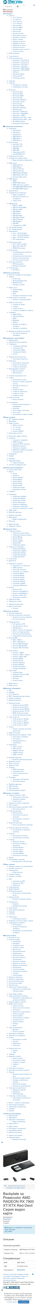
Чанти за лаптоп (18, 51)
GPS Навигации (18, 1094)
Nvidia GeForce (18, 165)
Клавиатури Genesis (19, 555)
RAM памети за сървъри (21, 185)
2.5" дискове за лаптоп (20, 626)
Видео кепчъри (14, 524)
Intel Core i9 (17, 134)
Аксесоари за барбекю (16, 1033)
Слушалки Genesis (19, 581)
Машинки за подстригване (21, 1012)
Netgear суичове (18, 750)
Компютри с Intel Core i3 (21, 60)
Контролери (13, 559)
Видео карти (13, 163)
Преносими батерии (19, 1084)
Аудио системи (14, 423)
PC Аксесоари (13, 268)
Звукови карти (13, 191)
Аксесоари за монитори (20, 123)
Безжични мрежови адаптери (22, 759)
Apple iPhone (17, 314)
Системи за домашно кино (17, 376)
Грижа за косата (18, 1006)
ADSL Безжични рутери (20, 713)
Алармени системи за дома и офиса (21, 921)
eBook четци (13, 288)
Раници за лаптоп (19, 47)
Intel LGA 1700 (17, 144)
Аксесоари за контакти (16, 1068)
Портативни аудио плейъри (18, 436)
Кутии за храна (18, 1058)
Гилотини (12, 914)
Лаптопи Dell (17, 29)
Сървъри (12, 767)
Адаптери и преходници (17, 1119)
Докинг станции (18, 39)
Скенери (11, 840)
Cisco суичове (17, 747)
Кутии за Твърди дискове (21, 632)
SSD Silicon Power (19, 217)
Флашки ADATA (18, 658)
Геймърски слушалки (20, 448)
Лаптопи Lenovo (18, 33)
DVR (10, 690)
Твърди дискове (14, 622)
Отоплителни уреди (15, 983)
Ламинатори (13, 917)
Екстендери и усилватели (17, 1128)
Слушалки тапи (18, 452)
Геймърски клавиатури (20, 506)
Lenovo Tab (16, 279)
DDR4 (15, 181)
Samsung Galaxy (18, 316)
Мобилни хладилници (16, 979)
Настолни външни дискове (21, 634)
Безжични (16, 475)
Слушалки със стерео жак (21, 566)
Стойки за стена (18, 393)
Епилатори (16, 1010)
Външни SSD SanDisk (20, 646)
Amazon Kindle (17, 290)
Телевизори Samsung (20, 346)
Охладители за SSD (19, 225)
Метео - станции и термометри (19, 1103)
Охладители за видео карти (18, 158)
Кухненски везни (18, 955)
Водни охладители (19, 195)
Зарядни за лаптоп (19, 41)
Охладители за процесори (17, 193)
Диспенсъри (17, 949)
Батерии (11, 1072)
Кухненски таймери (19, 961)
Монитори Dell (17, 98)
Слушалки (12, 438)
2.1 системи (17, 427)
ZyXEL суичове (18, 754)
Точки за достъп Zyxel (20, 725)
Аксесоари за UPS (19, 881)
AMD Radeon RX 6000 (20, 173)
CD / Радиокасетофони (16, 419)
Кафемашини (17, 953)
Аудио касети (13, 683)
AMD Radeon (17, 167)
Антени (15, 354)
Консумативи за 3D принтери (22, 861)
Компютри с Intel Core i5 (21, 62)
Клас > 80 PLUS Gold (20, 233)
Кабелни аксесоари (15, 1132)
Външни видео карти (20, 177)
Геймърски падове (19, 545)
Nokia (14, 318)
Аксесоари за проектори (21, 363)
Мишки (11, 472)
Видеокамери (13, 340)
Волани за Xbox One (19, 595)
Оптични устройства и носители (19, 615)
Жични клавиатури (19, 502)
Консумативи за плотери (21, 838)
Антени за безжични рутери (22, 715)
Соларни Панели (14, 874)
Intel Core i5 (17, 130)
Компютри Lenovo (19, 78)
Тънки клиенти (13, 56)
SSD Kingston (17, 221)
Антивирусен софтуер (20, 85)
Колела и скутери (18, 1031)
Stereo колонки (18, 425)
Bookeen (15, 291)
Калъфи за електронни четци (22, 295)
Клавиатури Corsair (19, 500)
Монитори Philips (18, 106)
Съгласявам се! (23, 1302)
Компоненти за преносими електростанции (22, 990)
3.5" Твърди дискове (15, 227)
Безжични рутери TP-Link (21, 711)
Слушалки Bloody (18, 575)
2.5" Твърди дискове (15, 229)
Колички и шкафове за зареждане (20, 275)
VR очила (12, 521)
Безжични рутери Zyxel (20, 707)
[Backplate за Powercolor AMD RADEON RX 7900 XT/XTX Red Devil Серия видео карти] (19, 1160)
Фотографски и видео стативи (23, 414)
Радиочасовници (18, 463)
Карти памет (13, 670)
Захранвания (13, 231)
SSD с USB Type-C (19, 642)
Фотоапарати (13, 402)
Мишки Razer (17, 481)
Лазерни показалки (15, 515)
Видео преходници (19, 1121)
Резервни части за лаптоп (21, 49)
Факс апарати (13, 805)
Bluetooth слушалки (19, 446)
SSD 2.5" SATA (17, 205)
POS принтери (17, 813)
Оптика (11, 1037)
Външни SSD (13, 638)
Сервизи (20, 1274)
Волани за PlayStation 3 (20, 591)
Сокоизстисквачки (19, 969)
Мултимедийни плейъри (17, 369)
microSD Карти (17, 676)
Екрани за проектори (20, 365)
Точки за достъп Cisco (20, 721)
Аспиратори (17, 941)
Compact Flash (17, 672)
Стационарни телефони (17, 923)
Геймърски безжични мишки (22, 535)
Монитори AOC (18, 94)
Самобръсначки (18, 1020)
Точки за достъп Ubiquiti (21, 719)
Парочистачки (13, 985)
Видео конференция (19, 519)
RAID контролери (18, 769)
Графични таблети (15, 526)
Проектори (12, 361)
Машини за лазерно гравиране (19, 803)
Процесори (12, 128)
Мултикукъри (17, 967)
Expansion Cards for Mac (21, 674)
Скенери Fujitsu (18, 851)
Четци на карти (18, 680)
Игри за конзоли (18, 399)
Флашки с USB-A (18, 653)
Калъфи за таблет (19, 285)
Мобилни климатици (15, 977)
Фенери (15, 1023)
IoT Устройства (14, 694)
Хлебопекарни (17, 975)
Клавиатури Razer (19, 557)
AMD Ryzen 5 (17, 136)
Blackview (16, 320)
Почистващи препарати (16, 1105)
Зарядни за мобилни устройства (19, 331)
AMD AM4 (16, 148)
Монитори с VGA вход (20, 111)
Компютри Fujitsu (18, 74)
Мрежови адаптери (15, 757)
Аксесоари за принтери (20, 797)
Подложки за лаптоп (19, 45)
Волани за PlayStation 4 (20, 593)
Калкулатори (13, 908)
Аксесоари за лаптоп (20, 35)
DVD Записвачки (18, 264)
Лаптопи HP (17, 31)
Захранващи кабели (15, 1130)
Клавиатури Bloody (19, 498)
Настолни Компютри (15, 58)
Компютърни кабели (15, 1135)
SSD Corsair (17, 213)
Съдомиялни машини (20, 971)
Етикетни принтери (15, 811)
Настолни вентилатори (16, 981)
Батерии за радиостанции (21, 1078)
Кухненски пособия (19, 1060)
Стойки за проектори (20, 367)
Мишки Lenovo (17, 485)
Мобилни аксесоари (15, 302)
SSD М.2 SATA (17, 209)
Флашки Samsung (19, 662)
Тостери (15, 973)
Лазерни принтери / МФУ (17, 795)
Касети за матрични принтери (23, 825)
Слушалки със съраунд (20, 571)
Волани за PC (17, 589)
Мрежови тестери (14, 761)
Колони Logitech (18, 431)
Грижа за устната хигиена (21, 1008)
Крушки (15, 1050)
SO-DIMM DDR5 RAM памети (22, 187)
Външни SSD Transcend (21, 648)
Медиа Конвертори (15, 700)
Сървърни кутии (18, 771)
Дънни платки (13, 142)
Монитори (12, 90)
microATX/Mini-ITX (19, 154)
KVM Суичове (13, 1115)
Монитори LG (17, 104)
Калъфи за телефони (20, 328)
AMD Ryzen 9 (17, 140)
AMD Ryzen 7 (17, 138)
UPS (10, 879)
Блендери (16, 943)
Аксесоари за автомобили (17, 1088)
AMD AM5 (16, 150)
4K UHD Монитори (19, 121)
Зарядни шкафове (15, 698)
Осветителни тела (15, 1048)
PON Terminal (13, 786)
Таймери (12, 1054)
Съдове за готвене (19, 1062)
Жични (15, 474)
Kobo (14, 293)
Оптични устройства (15, 262)
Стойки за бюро (18, 389)
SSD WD (15, 223)
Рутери (11, 727)
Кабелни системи (14, 733)
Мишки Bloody (17, 479)
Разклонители (13, 870)
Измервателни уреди (20, 906)
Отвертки (16, 904)
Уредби (11, 456)
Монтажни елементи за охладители (20, 198)
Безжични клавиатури (20, 504)
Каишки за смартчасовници (22, 299)
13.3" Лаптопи (17, 17)
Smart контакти (18, 872)
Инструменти (13, 902)
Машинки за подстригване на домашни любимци (22, 999)
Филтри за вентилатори (20, 260)
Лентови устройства (15, 613)
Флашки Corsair (18, 660)
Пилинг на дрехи (18, 1014)
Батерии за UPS (18, 883)
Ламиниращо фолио (19, 919)
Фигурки (15, 608)
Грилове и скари (18, 947)
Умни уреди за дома (15, 994)
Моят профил (11, 1278)
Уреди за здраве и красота (17, 1002)
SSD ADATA (16, 211)
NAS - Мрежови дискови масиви (19, 696)
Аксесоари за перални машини (19, 1070)
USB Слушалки (18, 442)
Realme (15, 322)
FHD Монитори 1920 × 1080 (22, 117)
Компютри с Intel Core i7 (21, 64)
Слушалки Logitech (19, 583)
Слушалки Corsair (19, 577)
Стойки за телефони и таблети (23, 310)
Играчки (11, 1111)
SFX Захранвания (19, 239)
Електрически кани (19, 951)
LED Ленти (16, 270)
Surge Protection (14, 889)
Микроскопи (17, 1043)
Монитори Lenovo (19, 102)
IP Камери (12, 777)
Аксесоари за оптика (19, 1039)
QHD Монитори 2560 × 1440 (22, 119)
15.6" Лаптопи (17, 21)
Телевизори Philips (19, 350)
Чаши (14, 1066)
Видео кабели (13, 1126)
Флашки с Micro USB (19, 657)
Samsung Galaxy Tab (20, 281)
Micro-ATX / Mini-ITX (19, 246)
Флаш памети (13, 651)
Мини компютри (14, 53)
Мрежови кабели (14, 1137)
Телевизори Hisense (19, 352)
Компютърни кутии (15, 242)
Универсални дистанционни (18, 342)
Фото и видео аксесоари (21, 410)
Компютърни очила (15, 470)
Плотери (11, 834)
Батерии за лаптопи (19, 37)
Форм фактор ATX (19, 152)
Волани (11, 587)
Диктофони (12, 421)
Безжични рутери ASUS (20, 705)
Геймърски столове (15, 601)
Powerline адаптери (15, 784)
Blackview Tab (17, 283)
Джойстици (12, 561)
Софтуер (12, 83)
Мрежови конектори (19, 1139)
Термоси (16, 1064)
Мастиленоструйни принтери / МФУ (20, 807)
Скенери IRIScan (18, 853)
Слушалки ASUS (18, 573)
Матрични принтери (15, 823)
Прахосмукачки (18, 1016)
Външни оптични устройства (22, 617)
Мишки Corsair (17, 483)
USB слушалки (17, 567)
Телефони (12, 312)
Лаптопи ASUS (17, 27)
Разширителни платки (16, 156)
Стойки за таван (18, 395)
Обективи (16, 408)
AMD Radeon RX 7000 (20, 175)
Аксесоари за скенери (20, 855)
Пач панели (17, 739)
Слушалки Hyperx (18, 579)
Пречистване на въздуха (21, 1018)
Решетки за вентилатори (21, 258)
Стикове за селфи (19, 304)
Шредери (12, 912)
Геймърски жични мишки (21, 533)
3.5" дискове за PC (19, 624)
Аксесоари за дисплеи (20, 359)
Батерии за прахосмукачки (22, 1086)
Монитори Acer (18, 92)
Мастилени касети (19, 809)
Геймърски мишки (19, 487)
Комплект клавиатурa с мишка (23, 508)
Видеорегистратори (19, 1090)
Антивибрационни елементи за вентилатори (22, 253)
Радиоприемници (14, 461)
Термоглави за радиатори (17, 1107)
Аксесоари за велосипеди (17, 1096)
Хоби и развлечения (15, 1027)
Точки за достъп (14, 717)
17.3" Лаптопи (17, 23)
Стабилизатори (14, 887)
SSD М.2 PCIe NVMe (19, 207)
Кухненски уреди (14, 939)
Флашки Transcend (19, 666)
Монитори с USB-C (19, 115)
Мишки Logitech (18, 477)
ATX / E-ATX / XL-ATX (20, 244)
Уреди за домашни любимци (18, 996)
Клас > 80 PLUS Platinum (21, 235)
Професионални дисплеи (17, 357)
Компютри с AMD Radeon (21, 68)
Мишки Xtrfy (17, 543)
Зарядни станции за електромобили (21, 866)
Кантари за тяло (14, 937)
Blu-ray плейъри (18, 371)
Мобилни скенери (19, 841)
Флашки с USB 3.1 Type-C (21, 655)
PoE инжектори (14, 788)
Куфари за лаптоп (19, 43)
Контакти (13, 1280)
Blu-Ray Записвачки (19, 266)
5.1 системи (17, 429)
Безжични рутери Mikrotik (21, 709)
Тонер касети (17, 801)
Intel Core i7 (17, 132)
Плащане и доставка (10, 1274)
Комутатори (13, 745)
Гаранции (12, 81)
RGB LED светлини (19, 248)
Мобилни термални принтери (18, 828)
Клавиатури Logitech (19, 496)
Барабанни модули (19, 799)
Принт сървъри (14, 763)
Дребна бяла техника (16, 1004)
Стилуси (15, 306)
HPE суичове (17, 748)
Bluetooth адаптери (15, 512)
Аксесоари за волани (20, 597)
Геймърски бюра (14, 599)
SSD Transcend (18, 219)
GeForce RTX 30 (18, 171)
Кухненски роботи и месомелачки (19, 958)
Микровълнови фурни (20, 965)
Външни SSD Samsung (20, 644)
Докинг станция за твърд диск (22, 630)
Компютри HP (17, 76)
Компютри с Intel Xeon (20, 66)
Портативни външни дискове (22, 636)
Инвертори (16, 885)
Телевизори (13, 344)
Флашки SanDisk (18, 664)
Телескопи (16, 1045)
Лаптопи (11, 16)
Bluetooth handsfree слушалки (23, 450)
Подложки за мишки (19, 489)
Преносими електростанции (18, 987)
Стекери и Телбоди (15, 876)
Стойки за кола (18, 308)
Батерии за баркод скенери (22, 899)
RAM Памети (13, 179)
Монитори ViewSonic (19, 100)
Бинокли (15, 1041)
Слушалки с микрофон (20, 440)
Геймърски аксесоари (16, 604)
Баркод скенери (14, 897)
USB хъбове (13, 510)
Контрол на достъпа (15, 868)
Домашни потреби (15, 1056)
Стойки (11, 378)
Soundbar (12, 459)
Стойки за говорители (20, 391)
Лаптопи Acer (17, 25)
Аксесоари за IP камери (21, 779)
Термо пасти (17, 200)
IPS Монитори (17, 109)
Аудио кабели (13, 1123)
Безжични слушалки (19, 569)
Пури (14, 1052)
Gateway (11, 692)
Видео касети (13, 685)
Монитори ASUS (18, 96)
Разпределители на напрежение (19, 742)
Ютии (14, 1025)
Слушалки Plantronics (20, 585)
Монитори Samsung (19, 108)
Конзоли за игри (14, 397)
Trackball (11, 491)
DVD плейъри (17, 373)
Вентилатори (13, 250)
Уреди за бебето (18, 1022)
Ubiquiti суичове (18, 752)
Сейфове (12, 1109)
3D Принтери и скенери (16, 859)
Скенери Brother (18, 847)
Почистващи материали (17, 910)
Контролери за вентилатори (22, 256)
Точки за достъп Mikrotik (21, 723)
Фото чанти (16, 412)
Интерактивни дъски (15, 891)
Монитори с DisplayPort (20, 113)
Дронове (15, 1029)
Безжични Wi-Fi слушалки (21, 444)
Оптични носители (19, 619)
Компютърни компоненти (16, 1186)
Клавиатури (12, 494)
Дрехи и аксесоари (15, 606)
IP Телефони (17, 925)
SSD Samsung (17, 215)
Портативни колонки (15, 433)
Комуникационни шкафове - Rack (20, 735)
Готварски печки (18, 945)
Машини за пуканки (19, 963)
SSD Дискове (13, 203)
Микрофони (13, 454)
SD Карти (16, 678)
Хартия (11, 857)
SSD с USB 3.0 (17, 640)
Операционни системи (20, 87)
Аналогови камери (19, 781)
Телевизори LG (18, 348)
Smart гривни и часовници (17, 297)
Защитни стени (14, 765)
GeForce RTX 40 (18, 169)
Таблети (11, 277)
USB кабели (13, 1117)
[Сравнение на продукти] (34, 5)
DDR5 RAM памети (19, 183)
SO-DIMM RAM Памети (20, 189)
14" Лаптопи (17, 19)
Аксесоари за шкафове (20, 737)
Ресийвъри (16, 1092)
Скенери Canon (18, 849)
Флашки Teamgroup (19, 668)
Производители (16, 1276)
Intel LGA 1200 (17, 146)
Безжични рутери (14, 703)
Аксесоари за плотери (20, 836)
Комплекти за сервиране (17, 1035)
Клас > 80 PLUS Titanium (21, 237)
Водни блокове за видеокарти (22, 160)
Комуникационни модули (17, 790)
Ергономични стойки (19, 380)
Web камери (13, 517)
